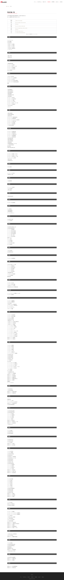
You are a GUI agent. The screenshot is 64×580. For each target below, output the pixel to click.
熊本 (24, 32)
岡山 (16, 31)
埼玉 (21, 22)
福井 (19, 26)
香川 (17, 29)
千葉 (17, 22)
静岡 (24, 26)
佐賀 (19, 32)
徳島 (16, 29)
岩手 (18, 20)
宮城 (20, 20)
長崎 (21, 32)
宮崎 (22, 32)
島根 (19, 31)
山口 (22, 31)
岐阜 (21, 26)
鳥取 (17, 31)
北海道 (16, 20)
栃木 (23, 22)
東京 (16, 22)
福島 (21, 20)
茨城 (24, 22)
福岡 (17, 32)
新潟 (17, 24)
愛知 (22, 26)
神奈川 (20, 22)
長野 (16, 24)
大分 (16, 32)
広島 (21, 31)
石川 (17, 26)
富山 (16, 26)
